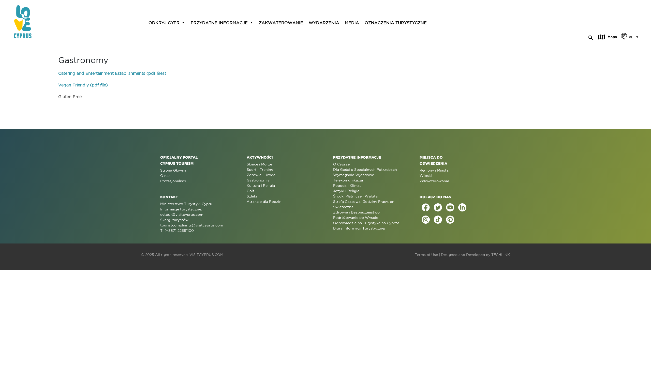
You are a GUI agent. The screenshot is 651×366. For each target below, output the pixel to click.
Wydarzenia (324, 23)
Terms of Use (426, 255)
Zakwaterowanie (281, 23)
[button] (590, 37)
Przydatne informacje (219, 23)
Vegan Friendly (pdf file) (83, 85)
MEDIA (352, 23)
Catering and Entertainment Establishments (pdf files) (112, 73)
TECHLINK (500, 255)
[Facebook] (426, 207)
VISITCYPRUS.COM (206, 255)
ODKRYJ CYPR (164, 23)
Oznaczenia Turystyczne (396, 23)
